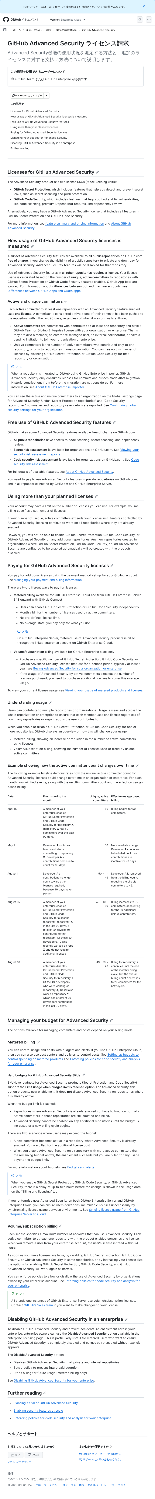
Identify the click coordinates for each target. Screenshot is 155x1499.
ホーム (17, 30)
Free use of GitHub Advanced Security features (59, 422)
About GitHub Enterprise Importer (59, 387)
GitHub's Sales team (38, 1305)
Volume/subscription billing (33, 1226)
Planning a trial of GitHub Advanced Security (46, 1403)
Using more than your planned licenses (50, 496)
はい (17, 1454)
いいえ (36, 1454)
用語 (38, 1485)
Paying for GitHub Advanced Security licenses (58, 565)
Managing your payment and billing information (48, 580)
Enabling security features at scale (38, 1410)
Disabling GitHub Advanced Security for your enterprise (54, 1380)
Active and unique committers (35, 301)
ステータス (69, 1485)
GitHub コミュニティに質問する (102, 1453)
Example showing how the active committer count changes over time (71, 765)
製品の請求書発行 (67, 30)
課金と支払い (34, 30)
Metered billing (21, 1042)
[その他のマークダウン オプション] (46, 96)
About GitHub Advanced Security (89, 471)
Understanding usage (27, 702)
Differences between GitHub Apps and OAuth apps (44, 291)
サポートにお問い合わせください (102, 1459)
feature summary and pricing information (74, 223)
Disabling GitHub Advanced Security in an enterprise (65, 1319)
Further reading (25, 1393)
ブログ (122, 1485)
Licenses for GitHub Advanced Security (51, 172)
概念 (49, 30)
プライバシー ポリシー (19, 1461)
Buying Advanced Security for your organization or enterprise (77, 668)
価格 (81, 1485)
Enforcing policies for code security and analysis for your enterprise (62, 1418)
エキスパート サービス (101, 1485)
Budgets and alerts (80, 1167)
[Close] (144, 6)
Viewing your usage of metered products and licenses (103, 690)
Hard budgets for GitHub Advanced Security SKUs (44, 1075)
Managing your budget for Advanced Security (58, 1020)
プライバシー (52, 1485)
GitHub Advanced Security (98, 30)
